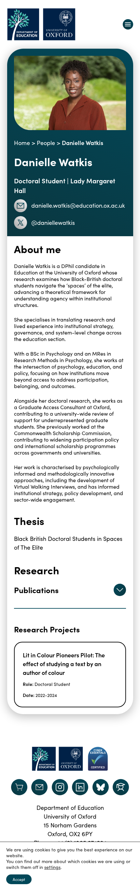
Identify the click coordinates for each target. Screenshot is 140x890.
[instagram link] (60, 787)
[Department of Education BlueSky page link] (100, 787)
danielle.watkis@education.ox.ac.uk (78, 205)
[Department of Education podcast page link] (121, 787)
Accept (19, 879)
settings (52, 867)
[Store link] (19, 787)
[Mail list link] (39, 787)
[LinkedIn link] (80, 787)
